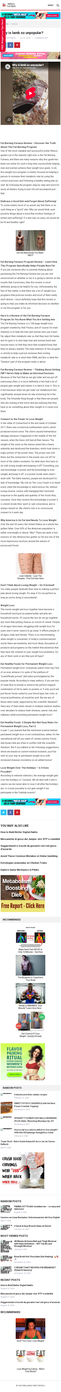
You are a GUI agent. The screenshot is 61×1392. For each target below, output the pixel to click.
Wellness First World (34, 1385)
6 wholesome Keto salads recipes (30, 1094)
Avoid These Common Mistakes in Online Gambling (29, 856)
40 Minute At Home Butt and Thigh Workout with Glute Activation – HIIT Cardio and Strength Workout (35, 1243)
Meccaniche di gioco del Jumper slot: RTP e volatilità (30, 839)
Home (6, 24)
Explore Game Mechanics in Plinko (20, 869)
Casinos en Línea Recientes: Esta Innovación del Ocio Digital (30, 1217)
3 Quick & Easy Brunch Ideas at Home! (32, 1226)
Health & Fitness (8, 38)
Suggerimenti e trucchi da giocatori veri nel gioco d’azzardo (30, 1302)
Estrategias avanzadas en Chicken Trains (24, 862)
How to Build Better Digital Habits (19, 832)
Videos (14, 24)
